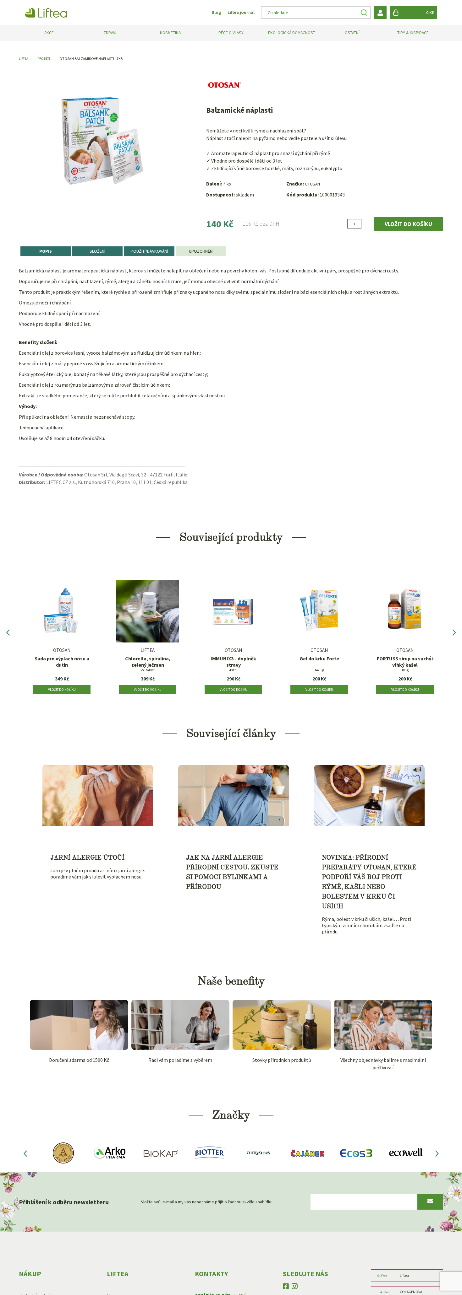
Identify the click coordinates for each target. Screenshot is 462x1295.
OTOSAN (314, 183)
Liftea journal (239, 12)
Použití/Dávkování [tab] (149, 251)
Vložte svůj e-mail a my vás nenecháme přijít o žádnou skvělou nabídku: (197, 1205)
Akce (49, 33)
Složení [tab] (97, 251)
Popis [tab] (45, 251)
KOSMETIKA (170, 33)
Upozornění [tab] (201, 251)
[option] (62, 634)
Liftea (24, 58)
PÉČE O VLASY (231, 33)
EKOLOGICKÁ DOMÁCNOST (291, 33)
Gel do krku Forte (319, 660)
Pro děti (46, 58)
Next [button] (454, 634)
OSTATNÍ (352, 33)
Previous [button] (8, 634)
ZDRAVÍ (110, 33)
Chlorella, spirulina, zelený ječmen (148, 664)
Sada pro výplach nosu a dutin (62, 664)
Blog (212, 12)
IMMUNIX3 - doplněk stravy (233, 664)
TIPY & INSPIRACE (412, 33)
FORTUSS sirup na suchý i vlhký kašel (405, 664)
